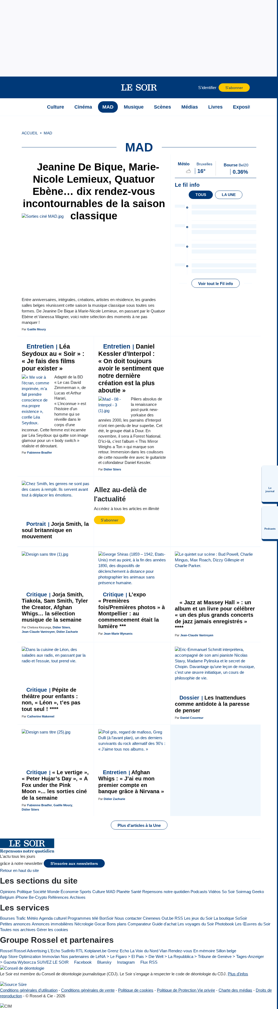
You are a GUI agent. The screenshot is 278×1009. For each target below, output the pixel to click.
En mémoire (204, 950)
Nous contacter (128, 918)
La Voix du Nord (144, 950)
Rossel (6, 950)
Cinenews (151, 918)
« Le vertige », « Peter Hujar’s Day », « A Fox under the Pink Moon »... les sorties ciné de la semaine (55, 785)
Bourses (7, 918)
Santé (136, 891)
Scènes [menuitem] (162, 107)
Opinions (8, 891)
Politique (24, 891)
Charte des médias (235, 990)
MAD (110, 891)
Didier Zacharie (67, 631)
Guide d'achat (164, 924)
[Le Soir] (139, 87)
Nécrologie (83, 924)
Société (39, 891)
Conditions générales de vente (88, 990)
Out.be (167, 918)
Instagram (125, 962)
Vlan (163, 950)
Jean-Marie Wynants (118, 633)
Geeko (258, 891)
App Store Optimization (20, 956)
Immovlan (51, 956)
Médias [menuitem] (189, 107)
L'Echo (54, 950)
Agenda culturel (53, 918)
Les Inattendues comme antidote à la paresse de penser (212, 704)
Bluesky (104, 962)
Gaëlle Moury (36, 329)
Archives (78, 897)
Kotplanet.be (95, 950)
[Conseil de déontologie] (22, 968)
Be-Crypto (38, 897)
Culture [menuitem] (55, 107)
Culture (98, 891)
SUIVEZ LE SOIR (53, 962)
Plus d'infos (238, 974)
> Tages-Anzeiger (248, 956)
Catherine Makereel (40, 716)
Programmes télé (83, 918)
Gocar (100, 924)
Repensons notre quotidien (165, 891)
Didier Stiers (112, 469)
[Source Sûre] (13, 984)
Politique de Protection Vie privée (186, 990)
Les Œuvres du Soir (252, 924)
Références (58, 897)
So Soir (228, 891)
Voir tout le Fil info (215, 283)
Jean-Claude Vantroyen (38, 631)
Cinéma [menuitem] (83, 107)
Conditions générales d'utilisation (29, 990)
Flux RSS (148, 962)
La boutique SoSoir (230, 918)
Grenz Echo (118, 950)
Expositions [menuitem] (247, 107)
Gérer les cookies (52, 929)
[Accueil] (35, 107)
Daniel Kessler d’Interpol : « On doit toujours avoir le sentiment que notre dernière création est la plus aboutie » (131, 368)
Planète (123, 891)
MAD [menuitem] (107, 107)
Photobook (224, 924)
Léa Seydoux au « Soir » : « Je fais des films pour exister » (53, 357)
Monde (53, 891)
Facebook (82, 962)
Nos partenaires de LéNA (83, 956)
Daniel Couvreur (191, 717)
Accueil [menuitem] (30, 133)
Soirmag (243, 891)
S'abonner (234, 88)
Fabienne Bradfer (39, 452)
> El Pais (136, 956)
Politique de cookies (135, 990)
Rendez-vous (180, 950)
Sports (85, 891)
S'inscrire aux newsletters (74, 864)
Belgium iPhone (14, 897)
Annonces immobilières (52, 924)
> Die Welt (154, 956)
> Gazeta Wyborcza (18, 962)
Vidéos (214, 891)
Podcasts (199, 891)
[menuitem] (270, 484)
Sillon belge (226, 950)
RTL (79, 950)
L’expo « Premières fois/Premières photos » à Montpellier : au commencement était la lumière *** (131, 610)
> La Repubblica (179, 956)
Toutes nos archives (18, 929)
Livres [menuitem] (215, 107)
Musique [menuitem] (134, 107)
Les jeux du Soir (198, 918)
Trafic (21, 918)
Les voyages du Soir (196, 924)
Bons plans (117, 924)
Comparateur (139, 924)
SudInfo (68, 950)
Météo (32, 918)
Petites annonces (15, 924)
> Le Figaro (117, 956)
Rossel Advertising (30, 950)
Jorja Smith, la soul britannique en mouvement (55, 530)
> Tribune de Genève (213, 956)
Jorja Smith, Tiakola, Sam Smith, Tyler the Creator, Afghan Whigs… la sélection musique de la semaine (55, 607)
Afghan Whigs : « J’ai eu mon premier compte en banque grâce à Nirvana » (131, 781)
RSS (179, 918)
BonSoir (106, 918)
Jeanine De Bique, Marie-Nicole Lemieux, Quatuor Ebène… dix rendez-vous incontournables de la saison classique (94, 191)
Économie (69, 891)
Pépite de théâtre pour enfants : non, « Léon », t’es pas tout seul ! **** (51, 699)
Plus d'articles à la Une (139, 825)
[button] (35, 87)
